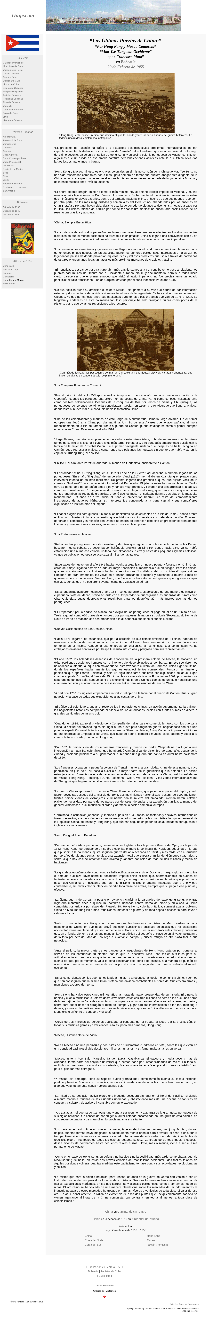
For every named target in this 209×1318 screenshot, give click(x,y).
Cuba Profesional (12, 162)
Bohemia (22, 202)
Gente (6, 180)
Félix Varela (9, 283)
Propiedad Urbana (12, 183)
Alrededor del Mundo (145, 1219)
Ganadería (8, 276)
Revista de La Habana (14, 187)
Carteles (7, 147)
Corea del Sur (93, 1244)
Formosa (7, 273)
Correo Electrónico (104, 1285)
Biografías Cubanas (13, 88)
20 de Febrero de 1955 (126, 67)
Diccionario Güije (11, 80)
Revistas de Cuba (110, 1271)
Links (5, 116)
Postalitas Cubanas (13, 98)
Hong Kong (153, 1236)
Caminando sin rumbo (131, 1211)
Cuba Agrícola (10, 154)
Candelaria (8, 266)
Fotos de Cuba (10, 113)
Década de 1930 (11, 207)
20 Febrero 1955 (22, 261)
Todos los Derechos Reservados (184, 1304)
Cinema (7, 151)
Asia (121, 1226)
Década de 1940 (11, 211)
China (109, 1211)
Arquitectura (9, 136)
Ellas (5, 176)
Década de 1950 (11, 214)
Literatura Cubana (12, 120)
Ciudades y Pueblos (13, 62)
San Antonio (9, 190)
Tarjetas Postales (12, 95)
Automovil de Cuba (13, 140)
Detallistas (8, 165)
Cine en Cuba (10, 77)
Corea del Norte (94, 1240)
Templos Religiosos (13, 91)
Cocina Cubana (11, 73)
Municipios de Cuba (13, 66)
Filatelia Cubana (11, 102)
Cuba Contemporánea (14, 158)
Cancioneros (9, 144)
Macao (151, 1240)
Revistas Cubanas (22, 132)
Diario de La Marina (13, 169)
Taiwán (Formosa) (157, 1244)
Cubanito (7, 106)
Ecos (5, 172)
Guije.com (23, 15)
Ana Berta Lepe (11, 269)
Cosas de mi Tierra (13, 70)
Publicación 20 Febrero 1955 (104, 1267)
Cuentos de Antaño (13, 109)
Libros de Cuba (11, 84)
